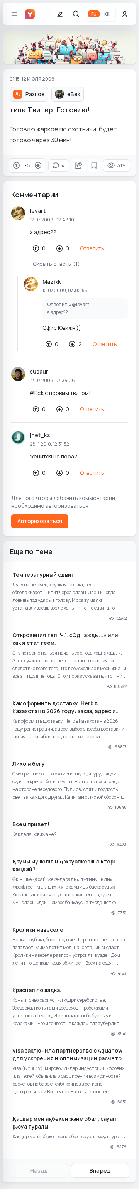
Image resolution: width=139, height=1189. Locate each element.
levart (38, 210)
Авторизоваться (39, 521)
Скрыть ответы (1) (56, 263)
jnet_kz (40, 435)
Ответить (92, 248)
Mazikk (51, 281)
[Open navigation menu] (14, 14)
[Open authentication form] (125, 14)
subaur (39, 371)
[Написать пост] (60, 14)
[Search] (76, 14)
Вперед (100, 1171)
